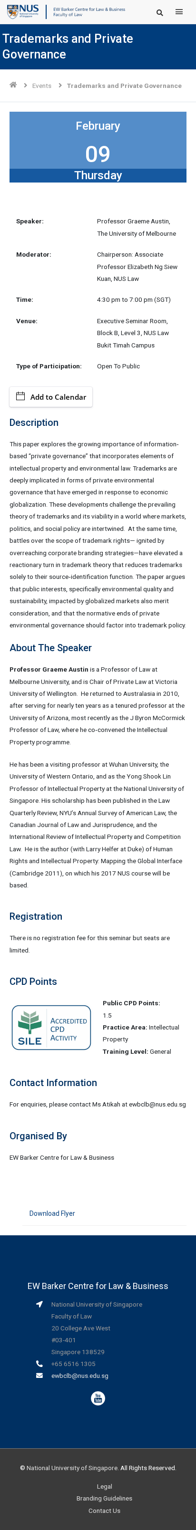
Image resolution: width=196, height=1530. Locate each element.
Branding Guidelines (104, 1498)
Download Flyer (52, 1213)
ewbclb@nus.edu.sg (79, 1375)
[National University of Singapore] (23, 11)
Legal (104, 1486)
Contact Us (104, 1510)
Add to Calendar (58, 397)
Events (41, 85)
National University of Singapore (72, 1468)
